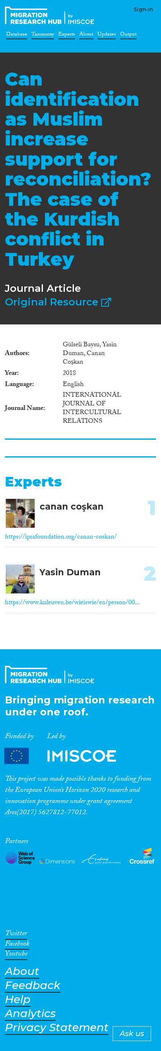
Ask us (132, 1033)
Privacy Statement (57, 1027)
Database (16, 35)
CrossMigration (51, 15)
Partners (67, 756)
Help (18, 999)
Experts (66, 35)
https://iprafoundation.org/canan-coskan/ (61, 537)
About (86, 35)
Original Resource (53, 302)
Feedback (32, 985)
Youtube (16, 955)
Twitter (16, 935)
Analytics (30, 1013)
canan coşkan (72, 506)
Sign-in (143, 9)
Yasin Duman (70, 572)
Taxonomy (42, 35)
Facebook (17, 945)
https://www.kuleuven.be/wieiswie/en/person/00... (72, 603)
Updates (106, 35)
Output (128, 35)
